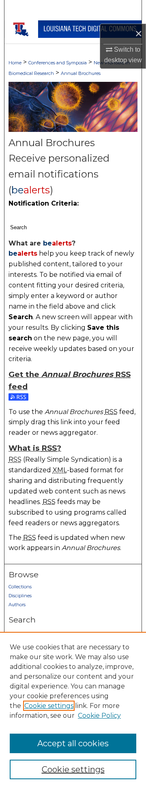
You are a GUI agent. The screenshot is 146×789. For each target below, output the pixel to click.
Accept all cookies (73, 743)
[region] (73, 710)
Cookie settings (48, 706)
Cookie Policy (99, 715)
